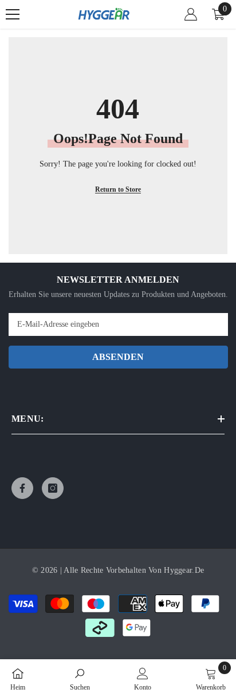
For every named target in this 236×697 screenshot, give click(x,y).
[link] (80, 678)
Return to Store (118, 189)
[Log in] (190, 14)
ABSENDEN (118, 357)
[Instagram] (53, 488)
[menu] (12, 14)
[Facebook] (22, 488)
